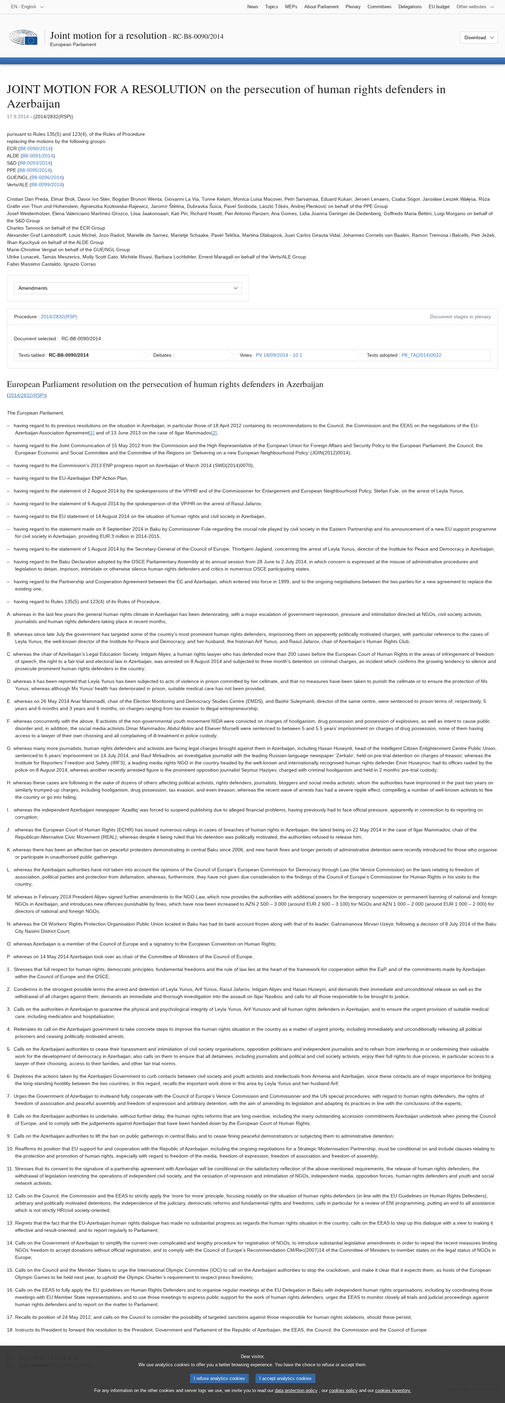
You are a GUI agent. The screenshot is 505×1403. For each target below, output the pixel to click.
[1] (91, 432)
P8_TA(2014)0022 (421, 355)
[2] (214, 432)
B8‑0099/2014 (46, 184)
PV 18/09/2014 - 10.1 (279, 355)
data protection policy (296, 1390)
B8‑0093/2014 (35, 163)
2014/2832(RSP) (59, 316)
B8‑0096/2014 (46, 177)
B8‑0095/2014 (34, 170)
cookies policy (343, 1390)
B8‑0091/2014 (37, 155)
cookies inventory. (393, 1390)
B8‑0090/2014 (35, 148)
